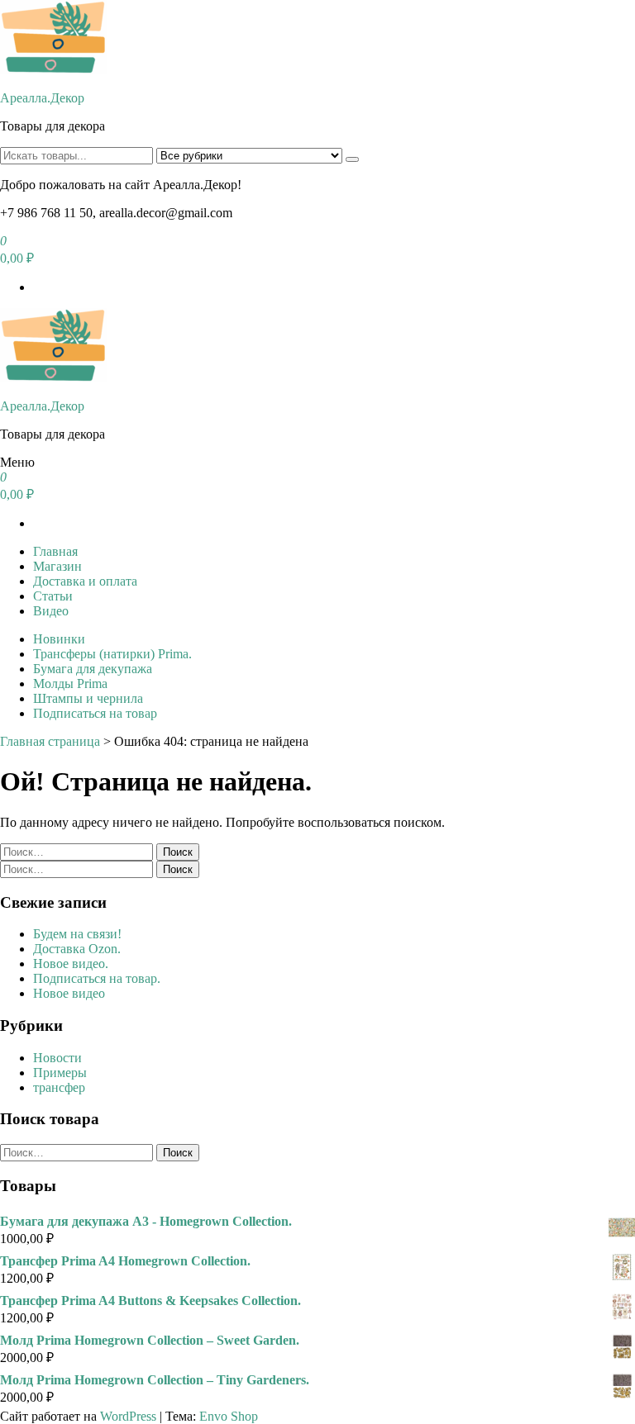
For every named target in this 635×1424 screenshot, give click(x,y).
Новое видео (69, 993)
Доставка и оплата (85, 581)
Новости (57, 1058)
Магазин (57, 566)
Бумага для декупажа (92, 669)
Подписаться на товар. (96, 978)
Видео (51, 611)
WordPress (128, 1416)
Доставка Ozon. (77, 949)
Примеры (60, 1073)
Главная (55, 551)
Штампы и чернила (88, 698)
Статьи (53, 596)
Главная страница (50, 741)
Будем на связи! (77, 934)
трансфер (59, 1087)
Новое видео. (70, 963)
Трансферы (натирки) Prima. (112, 654)
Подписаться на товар (95, 713)
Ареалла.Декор (42, 98)
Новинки (59, 639)
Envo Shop (228, 1416)
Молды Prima (70, 683)
